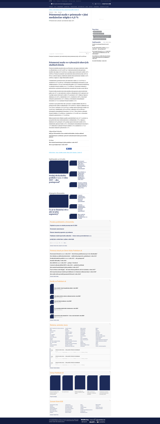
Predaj (81, 341)
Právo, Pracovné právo (84, 339)
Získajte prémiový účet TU (67, 3)
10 (59, 242)
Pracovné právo (83, 335)
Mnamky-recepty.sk (65, 1)
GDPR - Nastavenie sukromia (60, 421)
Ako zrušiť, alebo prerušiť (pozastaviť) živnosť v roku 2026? (65, 274)
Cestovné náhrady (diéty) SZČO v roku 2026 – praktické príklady (67, 265)
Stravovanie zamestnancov (57, 229)
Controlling (52, 335)
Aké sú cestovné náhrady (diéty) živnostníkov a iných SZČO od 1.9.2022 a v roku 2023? (102, 36)
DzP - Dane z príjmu (53, 342)
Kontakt (54, 421)
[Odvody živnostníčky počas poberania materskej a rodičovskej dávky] (55, 382)
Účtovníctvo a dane (99, 334)
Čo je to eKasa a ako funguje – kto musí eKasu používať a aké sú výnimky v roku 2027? (72, 269)
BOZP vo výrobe (52, 330)
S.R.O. (55, 6)
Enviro (51, 343)
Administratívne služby (54, 404)
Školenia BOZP (98, 404)
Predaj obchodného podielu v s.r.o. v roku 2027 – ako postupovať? (58, 178)
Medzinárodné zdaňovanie (69, 346)
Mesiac (110, 42)
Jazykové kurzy (67, 404)
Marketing (66, 6)
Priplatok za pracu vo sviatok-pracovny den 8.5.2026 (63, 225)
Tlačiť (88, 53)
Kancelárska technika (69, 405)
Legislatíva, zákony (68, 333)
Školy (97, 329)
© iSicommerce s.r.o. (55, 419)
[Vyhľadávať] (93, 4)
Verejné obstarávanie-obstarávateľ (102, 339)
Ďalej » (65, 242)
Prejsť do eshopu (53, 396)
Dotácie (51, 339)
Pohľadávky (82, 334)
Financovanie (74, 6)
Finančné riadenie (68, 328)
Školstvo (97, 328)
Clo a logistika (52, 334)
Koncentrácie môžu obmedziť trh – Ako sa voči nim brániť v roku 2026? (69, 315)
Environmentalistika (53, 344)
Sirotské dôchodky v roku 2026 (99, 60)
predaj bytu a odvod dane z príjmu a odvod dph (62, 239)
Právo (81, 337)
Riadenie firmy (82, 343)
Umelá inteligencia (99, 337)
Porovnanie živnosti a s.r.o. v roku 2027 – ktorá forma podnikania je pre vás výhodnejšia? (101, 52)
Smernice (97, 330)
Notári (81, 404)
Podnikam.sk (58, 1)
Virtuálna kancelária (99, 408)
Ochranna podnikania (59, 289)
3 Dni (104, 42)
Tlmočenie (97, 405)
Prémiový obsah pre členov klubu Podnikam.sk (66, 251)
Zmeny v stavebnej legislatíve (101, 346)
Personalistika (82, 333)
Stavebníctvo (98, 332)
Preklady (81, 408)
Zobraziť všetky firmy (54, 414)
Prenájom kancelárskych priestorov (86, 409)
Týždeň (107, 42)
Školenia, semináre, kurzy (59, 325)
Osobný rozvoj (82, 330)
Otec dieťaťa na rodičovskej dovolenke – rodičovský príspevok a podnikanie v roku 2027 (101, 57)
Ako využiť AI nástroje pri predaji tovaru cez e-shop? (82, 216)
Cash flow (51, 332)
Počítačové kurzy (83, 407)
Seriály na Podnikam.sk (58, 281)
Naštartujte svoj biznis (97, 31)
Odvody (91, 6)
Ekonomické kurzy (53, 409)
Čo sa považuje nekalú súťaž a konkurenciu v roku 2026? (66, 308)
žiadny (97, 343)
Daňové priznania (58, 302)
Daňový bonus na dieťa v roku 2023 (99, 39)
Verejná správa (98, 338)
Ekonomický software (53, 411)
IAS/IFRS (66, 329)
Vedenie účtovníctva (99, 407)
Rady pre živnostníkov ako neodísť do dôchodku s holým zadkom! (66, 133)
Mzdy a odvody (83, 328)
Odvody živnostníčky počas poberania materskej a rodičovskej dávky (54, 393)
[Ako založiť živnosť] (67, 382)
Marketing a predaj (68, 339)
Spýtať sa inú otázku (63, 245)
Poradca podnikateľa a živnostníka (62, 222)
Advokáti (51, 405)
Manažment (60, 6)
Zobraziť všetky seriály (54, 320)
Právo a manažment (83, 338)
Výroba (97, 342)
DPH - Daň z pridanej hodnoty (55, 341)
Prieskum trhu (82, 411)
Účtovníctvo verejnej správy (100, 335)
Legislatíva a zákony (68, 332)
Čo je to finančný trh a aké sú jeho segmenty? (58, 212)
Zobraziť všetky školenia (55, 368)
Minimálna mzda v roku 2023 (98, 33)
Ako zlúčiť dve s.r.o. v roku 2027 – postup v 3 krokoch (64, 262)
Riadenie (81, 342)
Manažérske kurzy (68, 411)
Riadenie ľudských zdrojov (84, 344)
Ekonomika (96, 6)
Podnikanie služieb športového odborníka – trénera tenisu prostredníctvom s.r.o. (71, 236)
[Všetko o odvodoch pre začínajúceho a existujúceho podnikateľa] (92, 382)
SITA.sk (54, 1)
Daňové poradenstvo (53, 408)
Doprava (51, 338)
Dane (87, 6)
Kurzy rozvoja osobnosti (69, 408)
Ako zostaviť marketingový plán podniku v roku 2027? (63, 142)
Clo (50, 333)
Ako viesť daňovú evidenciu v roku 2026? (63, 301)
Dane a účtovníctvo (53, 337)
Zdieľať (69, 148)
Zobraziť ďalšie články (54, 276)
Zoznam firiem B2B (56, 401)
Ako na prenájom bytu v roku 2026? (58, 144)
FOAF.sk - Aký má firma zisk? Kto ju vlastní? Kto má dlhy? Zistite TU (64, 9)
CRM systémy (52, 407)
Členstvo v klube (104, 6)
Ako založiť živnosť (65, 391)
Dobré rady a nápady (72, 1)
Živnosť (51, 6)
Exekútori (51, 412)
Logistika (66, 334)
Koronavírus (67, 330)
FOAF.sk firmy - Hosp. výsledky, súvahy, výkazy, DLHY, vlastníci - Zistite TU (65, 152)
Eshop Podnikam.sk (57, 373)
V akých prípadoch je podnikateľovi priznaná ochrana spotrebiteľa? (81, 198)
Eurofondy (52, 346)
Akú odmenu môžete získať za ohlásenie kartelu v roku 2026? (67, 296)
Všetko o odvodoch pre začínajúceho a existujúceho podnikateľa (91, 393)
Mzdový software (68, 412)
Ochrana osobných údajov (70, 420)
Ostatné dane (82, 332)
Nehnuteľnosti (82, 329)
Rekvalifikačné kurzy (83, 412)
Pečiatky (81, 405)
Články (56, 12)
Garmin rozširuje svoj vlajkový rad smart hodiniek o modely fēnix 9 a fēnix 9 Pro (82, 185)
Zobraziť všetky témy (54, 245)
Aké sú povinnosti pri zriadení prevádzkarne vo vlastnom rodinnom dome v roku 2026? (73, 271)
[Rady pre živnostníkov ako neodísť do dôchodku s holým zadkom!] (80, 382)
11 (61, 242)
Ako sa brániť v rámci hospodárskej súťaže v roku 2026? (66, 288)
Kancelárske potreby (68, 407)
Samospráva (82, 346)
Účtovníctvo (81, 6)
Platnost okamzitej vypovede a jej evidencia (61, 232)
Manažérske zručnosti (69, 335)
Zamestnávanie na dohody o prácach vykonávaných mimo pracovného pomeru (104, 393)
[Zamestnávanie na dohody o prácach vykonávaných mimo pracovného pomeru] (105, 382)
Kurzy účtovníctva (68, 409)
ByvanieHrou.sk (78, 1)
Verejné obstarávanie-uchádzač (101, 341)
